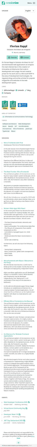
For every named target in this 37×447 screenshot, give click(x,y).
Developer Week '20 (11, 414)
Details (30, 445)
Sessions (5, 138)
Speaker (5, 11)
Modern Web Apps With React (14, 208)
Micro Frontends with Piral (13, 143)
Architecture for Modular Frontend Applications (16, 335)
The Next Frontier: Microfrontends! (16, 172)
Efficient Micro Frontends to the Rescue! (18, 301)
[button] (31, 3)
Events (4, 397)
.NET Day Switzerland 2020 (13, 420)
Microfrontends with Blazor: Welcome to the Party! (18, 262)
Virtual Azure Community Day (14, 408)
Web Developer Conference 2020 (15, 402)
